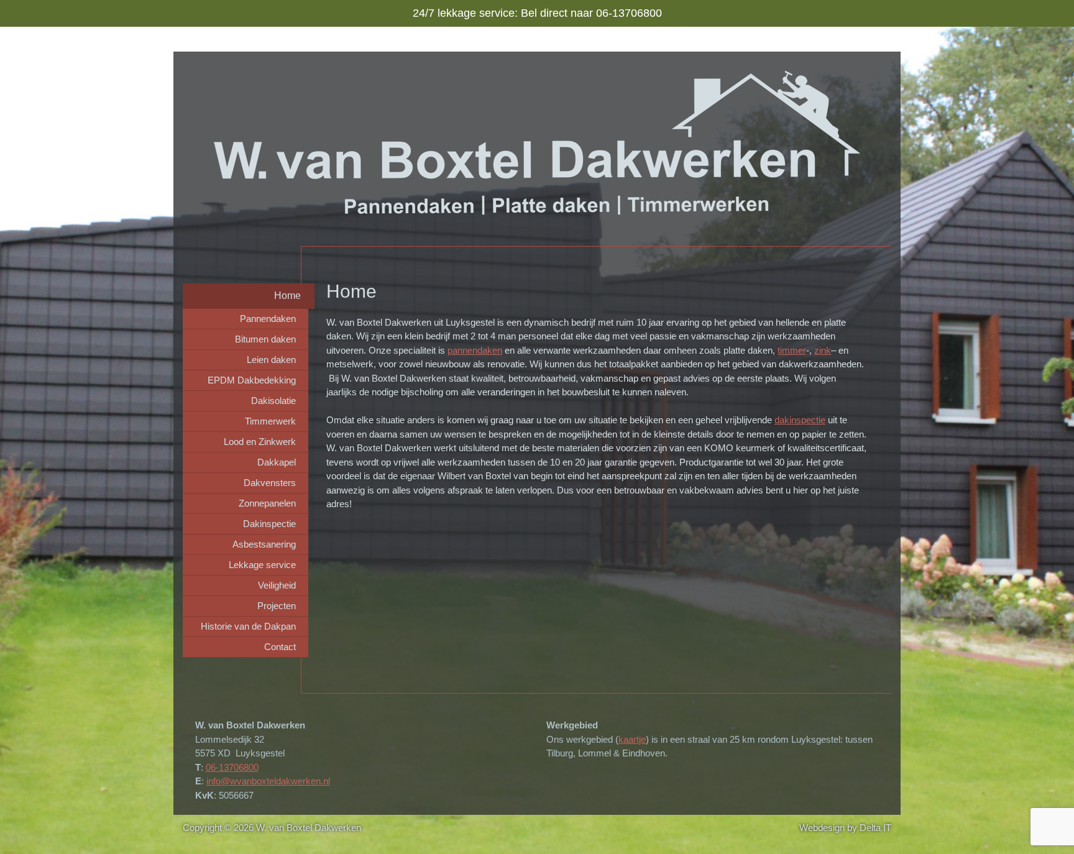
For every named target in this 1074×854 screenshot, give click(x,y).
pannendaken (475, 350)
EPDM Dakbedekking (252, 380)
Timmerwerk (270, 421)
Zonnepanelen (267, 503)
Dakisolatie (273, 400)
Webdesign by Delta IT (845, 827)
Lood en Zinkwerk (260, 441)
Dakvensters (270, 482)
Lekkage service (262, 564)
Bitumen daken (265, 339)
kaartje (632, 739)
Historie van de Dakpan (248, 626)
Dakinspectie (269, 523)
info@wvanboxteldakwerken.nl (268, 781)
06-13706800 (232, 767)
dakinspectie (799, 420)
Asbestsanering (264, 544)
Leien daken (271, 359)
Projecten (276, 605)
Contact (280, 646)
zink (822, 350)
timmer (792, 350)
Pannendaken (268, 318)
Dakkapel (276, 462)
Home (287, 295)
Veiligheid (277, 585)
